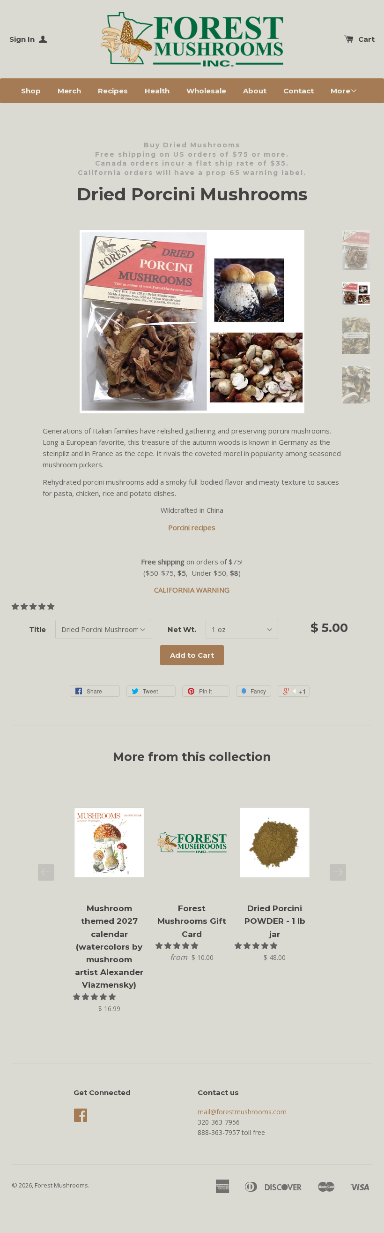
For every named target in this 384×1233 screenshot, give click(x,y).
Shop (31, 90)
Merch (69, 90)
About (254, 90)
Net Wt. (182, 629)
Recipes (113, 90)
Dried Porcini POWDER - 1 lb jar (274, 921)
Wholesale (206, 90)
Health (157, 90)
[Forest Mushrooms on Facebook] (81, 1118)
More (340, 90)
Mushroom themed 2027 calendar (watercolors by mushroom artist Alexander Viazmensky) (109, 946)
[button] (34, 606)
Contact (298, 90)
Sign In (23, 39)
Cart (366, 39)
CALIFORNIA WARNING (191, 589)
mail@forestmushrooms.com (242, 1111)
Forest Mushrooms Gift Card (191, 921)
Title (37, 629)
